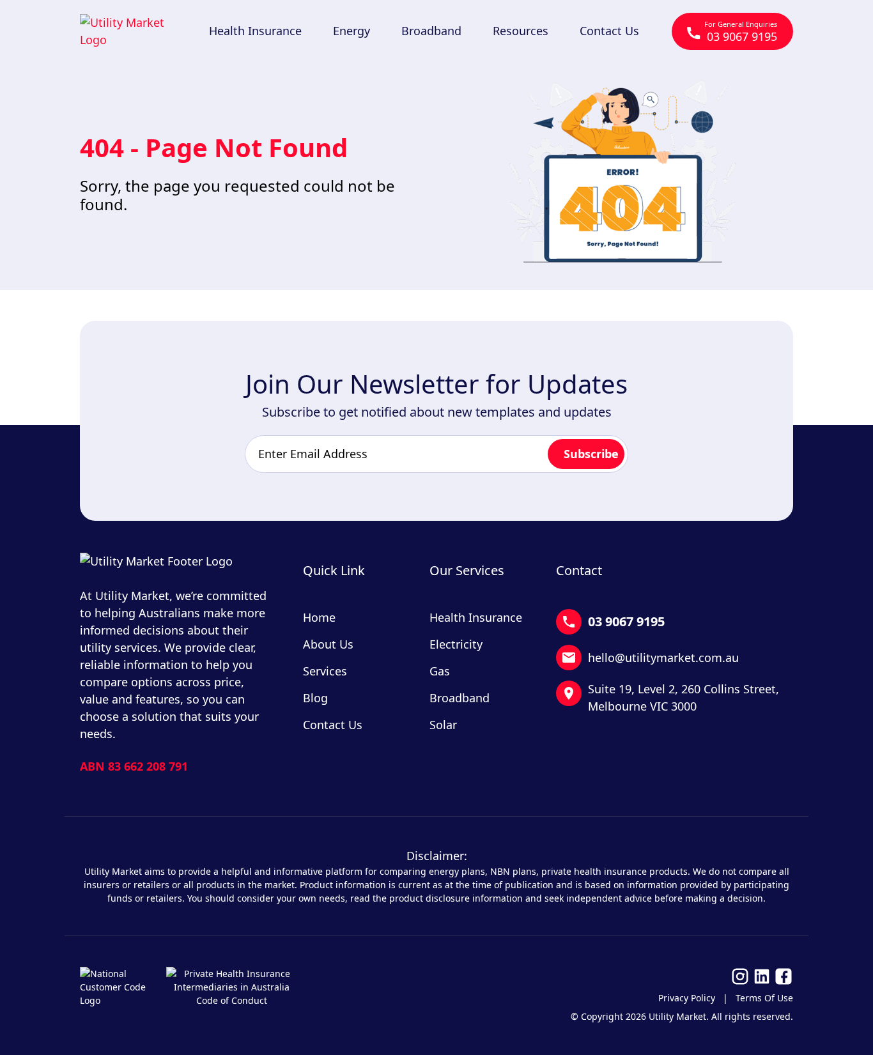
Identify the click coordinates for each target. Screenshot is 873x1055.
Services (325, 671)
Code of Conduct (231, 1000)
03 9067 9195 (740, 31)
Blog (315, 697)
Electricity (456, 644)
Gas (439, 671)
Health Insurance (255, 30)
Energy (351, 30)
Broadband (431, 30)
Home (319, 617)
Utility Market (677, 1016)
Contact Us (609, 30)
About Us (328, 644)
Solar (443, 724)
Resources (520, 30)
